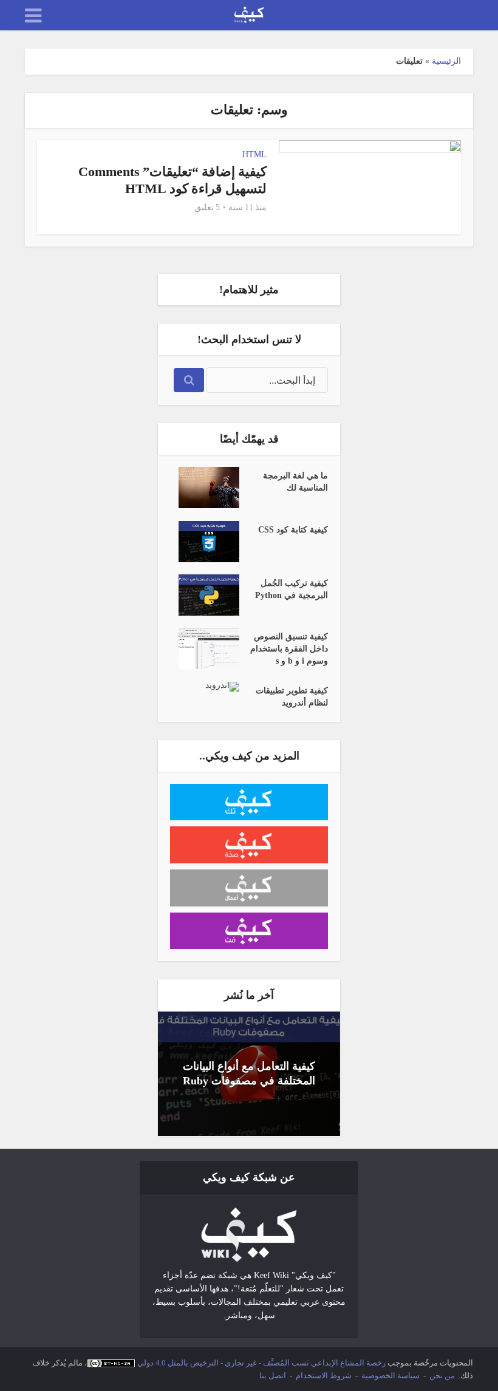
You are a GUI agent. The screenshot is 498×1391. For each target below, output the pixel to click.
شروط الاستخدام (324, 1375)
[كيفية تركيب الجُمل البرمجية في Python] (204, 595)
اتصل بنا (272, 1375)
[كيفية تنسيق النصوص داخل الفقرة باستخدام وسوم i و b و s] (204, 648)
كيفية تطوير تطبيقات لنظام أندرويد (292, 696)
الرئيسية (446, 61)
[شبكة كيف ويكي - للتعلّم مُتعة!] (249, 1233)
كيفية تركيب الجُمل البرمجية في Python (291, 589)
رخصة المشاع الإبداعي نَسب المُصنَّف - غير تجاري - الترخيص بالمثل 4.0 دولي (261, 1362)
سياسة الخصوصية (390, 1375)
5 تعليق (207, 207)
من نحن (442, 1375)
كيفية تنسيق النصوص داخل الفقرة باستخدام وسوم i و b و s (289, 648)
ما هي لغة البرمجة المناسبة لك (295, 481)
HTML (254, 154)
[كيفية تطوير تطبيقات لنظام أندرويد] (204, 687)
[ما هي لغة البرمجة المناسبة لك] (204, 487)
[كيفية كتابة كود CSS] (204, 541)
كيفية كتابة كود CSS (293, 529)
